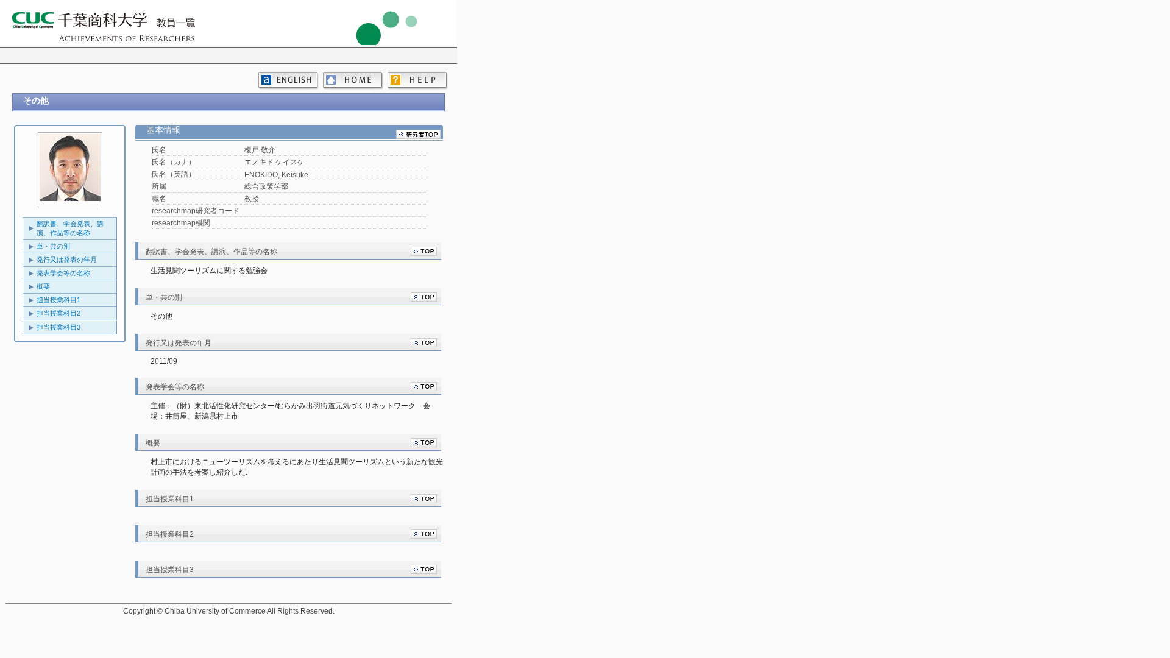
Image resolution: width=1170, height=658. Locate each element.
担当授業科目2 (58, 313)
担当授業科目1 (58, 299)
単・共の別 (53, 246)
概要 (43, 286)
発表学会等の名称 (63, 273)
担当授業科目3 (58, 327)
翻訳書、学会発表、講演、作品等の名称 (70, 228)
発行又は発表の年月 (67, 259)
